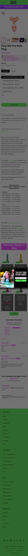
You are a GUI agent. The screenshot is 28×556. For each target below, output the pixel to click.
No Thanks (20, 284)
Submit (21, 280)
